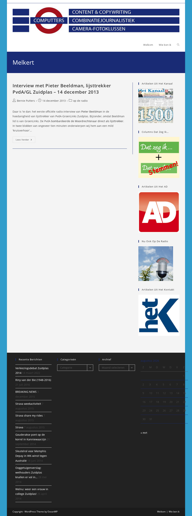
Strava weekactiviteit (28, 403)
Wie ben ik (174, 511)
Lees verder (25, 140)
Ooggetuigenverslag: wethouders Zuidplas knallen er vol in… (28, 472)
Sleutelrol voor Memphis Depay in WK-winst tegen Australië (31, 455)
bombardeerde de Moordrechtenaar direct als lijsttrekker (87, 121)
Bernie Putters (26, 100)
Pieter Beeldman (91, 111)
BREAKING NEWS (26, 392)
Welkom (161, 511)
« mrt (144, 433)
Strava (19, 427)
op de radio (80, 100)
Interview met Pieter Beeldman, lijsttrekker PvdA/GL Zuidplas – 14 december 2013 (62, 88)
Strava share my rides (29, 415)
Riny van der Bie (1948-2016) (33, 380)
